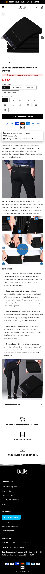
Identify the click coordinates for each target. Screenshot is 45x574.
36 (28, 105)
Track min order (8, 495)
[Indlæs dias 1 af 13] (36, 63)
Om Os (5, 504)
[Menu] (2, 7)
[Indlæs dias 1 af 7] (23, 63)
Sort (5, 87)
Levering (5, 522)
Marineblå (17, 87)
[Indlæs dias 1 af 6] (20, 63)
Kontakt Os (6, 491)
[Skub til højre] (42, 37)
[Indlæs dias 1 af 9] (27, 63)
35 (20, 105)
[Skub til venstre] (2, 37)
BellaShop (25, 571)
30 (20, 100)
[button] (37, 7)
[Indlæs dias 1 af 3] (14, 63)
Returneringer (11, 517)
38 (36, 105)
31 (28, 100)
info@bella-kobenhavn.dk (20, 543)
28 (5, 100)
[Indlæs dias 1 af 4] (16, 63)
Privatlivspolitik (8, 531)
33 (5, 105)
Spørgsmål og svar (9, 487)
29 (13, 100)
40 (5, 110)
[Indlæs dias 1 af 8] (25, 63)
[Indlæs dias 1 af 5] (18, 63)
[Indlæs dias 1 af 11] (31, 63)
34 (13, 105)
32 (35, 100)
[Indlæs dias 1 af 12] (33, 63)
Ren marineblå (10, 92)
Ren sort (30, 87)
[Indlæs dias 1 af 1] (9, 63)
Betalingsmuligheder (10, 500)
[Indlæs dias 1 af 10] (29, 63)
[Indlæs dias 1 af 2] (12, 63)
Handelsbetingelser (10, 526)
